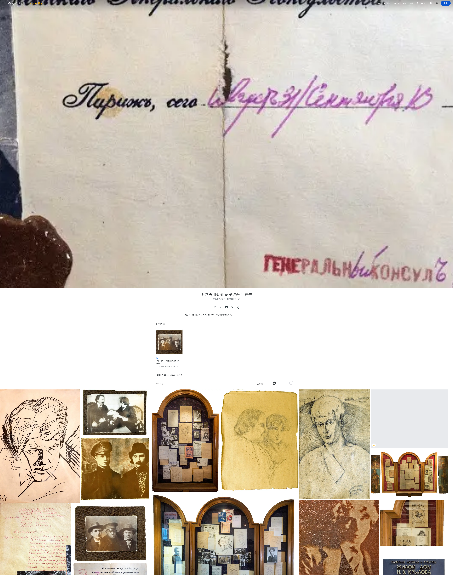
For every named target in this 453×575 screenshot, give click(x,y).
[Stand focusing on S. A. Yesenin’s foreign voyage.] (185, 440)
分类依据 (260, 384)
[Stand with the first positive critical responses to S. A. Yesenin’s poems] (409, 474)
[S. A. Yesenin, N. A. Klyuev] (115, 469)
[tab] (274, 384)
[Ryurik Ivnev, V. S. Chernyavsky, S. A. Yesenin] (110, 532)
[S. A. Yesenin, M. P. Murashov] (115, 412)
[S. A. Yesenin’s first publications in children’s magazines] (414, 523)
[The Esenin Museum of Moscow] (409, 418)
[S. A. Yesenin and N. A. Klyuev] (259, 440)
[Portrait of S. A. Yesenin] (40, 446)
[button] (3, 3)
